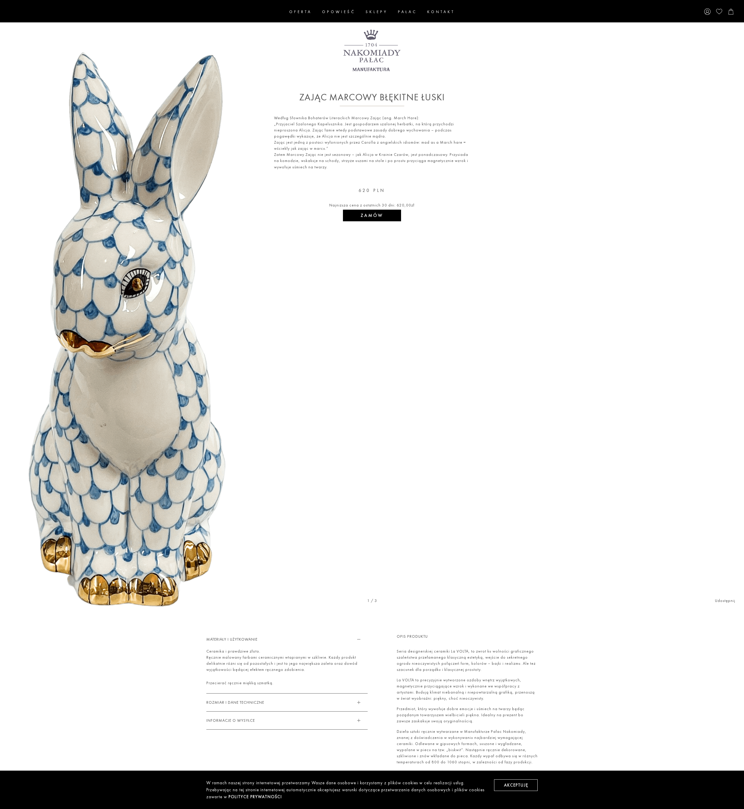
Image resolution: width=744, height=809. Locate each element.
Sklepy (377, 11)
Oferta (300, 11)
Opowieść (338, 11)
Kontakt (441, 11)
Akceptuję (516, 785)
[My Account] (707, 12)
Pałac (407, 11)
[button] (16, 303)
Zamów (372, 215)
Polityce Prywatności (255, 796)
